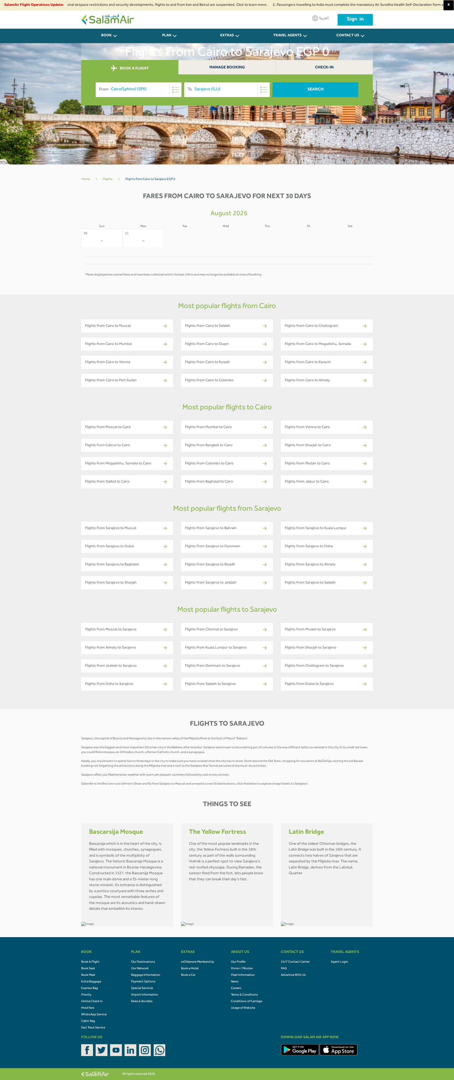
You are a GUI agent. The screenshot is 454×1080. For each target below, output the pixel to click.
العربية (323, 18)
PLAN (166, 36)
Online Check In (92, 1001)
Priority (86, 995)
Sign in (355, 19)
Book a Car (188, 975)
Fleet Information (243, 975)
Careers (236, 988)
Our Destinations (143, 962)
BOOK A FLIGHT (134, 69)
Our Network (140, 968)
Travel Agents (287, 36)
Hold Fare (87, 1008)
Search (315, 90)
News (235, 981)
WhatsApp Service (94, 1014)
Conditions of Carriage (246, 1001)
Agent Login (339, 962)
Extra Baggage (91, 981)
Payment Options (143, 981)
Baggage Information (145, 975)
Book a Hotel (190, 968)
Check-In (324, 68)
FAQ (284, 968)
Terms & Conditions (244, 995)
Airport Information (144, 995)
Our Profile (238, 962)
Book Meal (88, 975)
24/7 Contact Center (295, 962)
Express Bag (89, 988)
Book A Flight (90, 962)
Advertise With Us (293, 975)
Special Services (142, 988)
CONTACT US (347, 36)
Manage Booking (227, 68)
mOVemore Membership (197, 962)
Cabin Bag (88, 1021)
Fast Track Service (93, 1027)
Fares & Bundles (142, 1001)
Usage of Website (243, 1008)
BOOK (106, 36)
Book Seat (88, 968)
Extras (227, 36)
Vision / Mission (242, 968)
